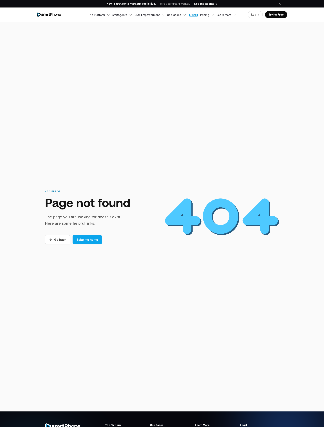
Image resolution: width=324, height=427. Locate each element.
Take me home (87, 240)
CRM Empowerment (147, 14)
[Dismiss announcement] (280, 3)
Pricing (200, 14)
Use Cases (174, 14)
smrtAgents (120, 14)
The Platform (97, 14)
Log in (255, 14)
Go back (60, 240)
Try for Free (276, 14)
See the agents (204, 3)
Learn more (224, 14)
